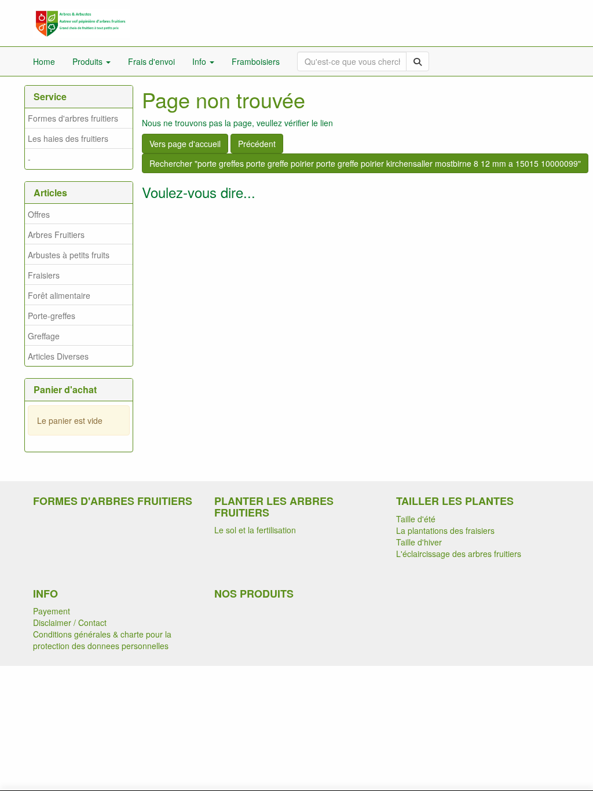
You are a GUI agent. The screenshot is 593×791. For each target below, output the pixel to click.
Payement (51, 611)
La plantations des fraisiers (445, 530)
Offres (39, 214)
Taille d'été (415, 519)
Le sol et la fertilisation (255, 530)
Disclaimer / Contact (70, 622)
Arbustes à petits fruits (68, 255)
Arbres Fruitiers (56, 234)
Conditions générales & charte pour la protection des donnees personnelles (102, 639)
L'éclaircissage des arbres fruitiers (458, 553)
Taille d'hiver (419, 542)
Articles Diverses (58, 356)
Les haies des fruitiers (68, 138)
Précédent (257, 143)
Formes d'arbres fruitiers (73, 118)
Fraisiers (44, 275)
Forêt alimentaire (59, 295)
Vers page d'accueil (185, 143)
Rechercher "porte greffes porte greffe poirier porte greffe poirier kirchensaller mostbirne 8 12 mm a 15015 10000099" (365, 163)
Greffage (44, 336)
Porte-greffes (51, 315)
